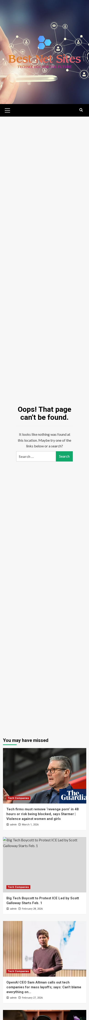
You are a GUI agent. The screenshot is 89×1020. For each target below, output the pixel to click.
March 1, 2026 (30, 824)
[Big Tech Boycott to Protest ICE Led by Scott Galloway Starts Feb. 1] (44, 864)
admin (13, 824)
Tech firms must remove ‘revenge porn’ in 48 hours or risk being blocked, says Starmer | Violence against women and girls (42, 814)
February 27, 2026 (32, 997)
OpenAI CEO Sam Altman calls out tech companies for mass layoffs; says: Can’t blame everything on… (43, 987)
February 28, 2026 (32, 908)
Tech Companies (18, 798)
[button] (7, 109)
